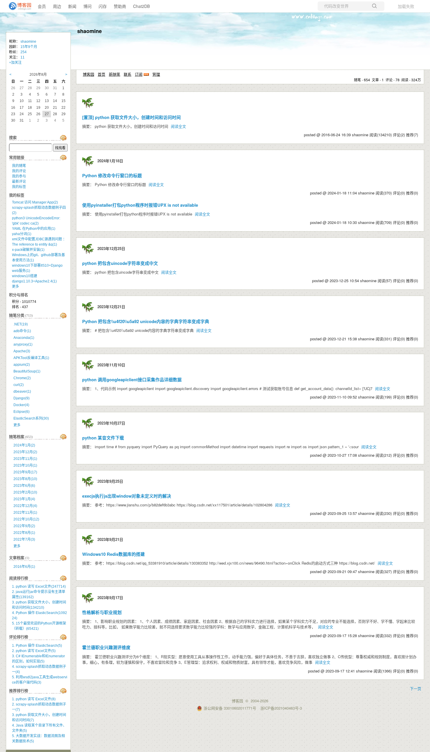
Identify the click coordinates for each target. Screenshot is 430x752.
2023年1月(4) (24, 499)
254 (23, 52)
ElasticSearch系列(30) (31, 418)
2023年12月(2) (25, 452)
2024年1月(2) (24, 445)
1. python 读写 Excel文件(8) (34, 699)
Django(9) (21, 398)
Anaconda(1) (23, 338)
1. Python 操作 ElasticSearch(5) (37, 646)
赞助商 (120, 6)
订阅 (138, 74)
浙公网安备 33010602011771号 (230, 708)
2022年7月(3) (24, 539)
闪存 (103, 6)
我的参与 (19, 176)
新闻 (72, 6)
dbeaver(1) (22, 391)
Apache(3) (21, 351)
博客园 (88, 74)
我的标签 (19, 187)
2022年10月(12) (26, 519)
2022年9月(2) (24, 526)
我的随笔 (19, 166)
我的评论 (19, 171)
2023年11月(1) (25, 459)
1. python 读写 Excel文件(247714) (39, 586)
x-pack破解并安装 (28, 250)
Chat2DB (141, 6)
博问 (87, 6)
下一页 (415, 688)
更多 (15, 286)
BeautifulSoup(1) (26, 371)
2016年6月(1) (24, 567)
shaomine (89, 31)
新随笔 (114, 74)
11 (22, 57)
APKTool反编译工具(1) (31, 358)
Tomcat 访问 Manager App (35, 202)
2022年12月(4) (25, 506)
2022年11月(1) (25, 512)
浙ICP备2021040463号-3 (281, 708)
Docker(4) (21, 405)
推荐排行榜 (18, 691)
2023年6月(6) (24, 486)
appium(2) (21, 365)
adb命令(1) (22, 331)
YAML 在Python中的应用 (33, 229)
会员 (42, 6)
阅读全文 (178, 126)
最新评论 (19, 182)
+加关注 (15, 63)
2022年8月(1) (24, 533)
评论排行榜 (18, 637)
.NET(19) (20, 324)
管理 (156, 74)
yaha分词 (21, 234)
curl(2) (18, 385)
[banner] (17, 6)
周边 (57, 6)
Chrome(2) (22, 378)
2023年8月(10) (25, 479)
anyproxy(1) (22, 344)
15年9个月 (28, 47)
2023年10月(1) (25, 465)
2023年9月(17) (25, 472)
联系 (127, 74)
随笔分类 (16, 315)
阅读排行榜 (18, 578)
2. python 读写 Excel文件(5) (34, 651)
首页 (101, 74)
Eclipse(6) (21, 412)
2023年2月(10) (25, 492)
